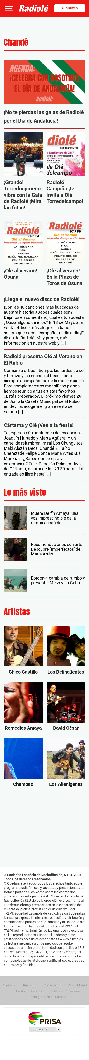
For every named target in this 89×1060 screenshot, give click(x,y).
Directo (72, 8)
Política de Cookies (29, 991)
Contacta (8, 985)
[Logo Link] (34, 7)
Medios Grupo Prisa (45, 1029)
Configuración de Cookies (48, 997)
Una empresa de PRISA (45, 1018)
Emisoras (29, 985)
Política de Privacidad (65, 991)
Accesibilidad (77, 985)
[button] (8, 8)
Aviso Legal (52, 985)
